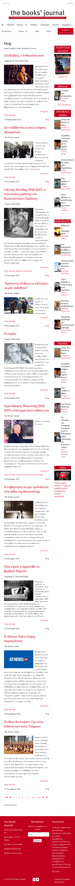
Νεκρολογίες (38, 475)
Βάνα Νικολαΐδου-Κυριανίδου (65, 271)
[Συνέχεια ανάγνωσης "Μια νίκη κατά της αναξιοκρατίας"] (57, 306)
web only (11, 115)
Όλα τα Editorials (64, 105)
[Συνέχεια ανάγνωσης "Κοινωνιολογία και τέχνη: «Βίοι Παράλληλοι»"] (57, 166)
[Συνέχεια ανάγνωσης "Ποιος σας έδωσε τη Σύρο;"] (57, 124)
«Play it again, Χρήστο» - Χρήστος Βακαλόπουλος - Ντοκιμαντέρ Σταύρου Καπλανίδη (62, 489)
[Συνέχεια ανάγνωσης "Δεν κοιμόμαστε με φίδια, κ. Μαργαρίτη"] (57, 249)
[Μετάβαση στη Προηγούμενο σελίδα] (10, 797)
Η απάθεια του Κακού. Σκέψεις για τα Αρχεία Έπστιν (66, 142)
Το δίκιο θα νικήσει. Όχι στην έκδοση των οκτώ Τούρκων (24, 723)
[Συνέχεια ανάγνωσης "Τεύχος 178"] (62, 64)
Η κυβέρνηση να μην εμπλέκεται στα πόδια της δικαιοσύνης (26, 489)
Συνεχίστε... (45, 111)
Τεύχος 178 (62, 77)
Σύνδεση (70, 3)
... (24, 797)
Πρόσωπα (19, 271)
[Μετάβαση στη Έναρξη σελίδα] (7, 797)
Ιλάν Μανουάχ (66, 255)
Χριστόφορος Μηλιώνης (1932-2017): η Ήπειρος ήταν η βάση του (26, 408)
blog (6, 115)
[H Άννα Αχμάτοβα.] (18, 590)
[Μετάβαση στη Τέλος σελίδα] (47, 797)
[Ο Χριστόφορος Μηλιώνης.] (18, 431)
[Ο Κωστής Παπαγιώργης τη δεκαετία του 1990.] (18, 353)
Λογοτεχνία (20, 475)
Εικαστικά (28, 271)
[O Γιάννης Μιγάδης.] (18, 223)
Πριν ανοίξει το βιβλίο (65, 181)
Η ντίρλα (10, 333)
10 (39, 797)
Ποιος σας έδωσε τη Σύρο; (65, 122)
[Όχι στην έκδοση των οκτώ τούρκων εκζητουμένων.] (18, 509)
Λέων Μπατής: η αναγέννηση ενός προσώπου (66, 200)
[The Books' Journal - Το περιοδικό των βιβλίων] (37, 13)
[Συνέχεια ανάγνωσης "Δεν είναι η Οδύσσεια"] (57, 407)
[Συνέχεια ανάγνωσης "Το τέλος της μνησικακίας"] (57, 95)
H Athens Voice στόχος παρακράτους (19, 638)
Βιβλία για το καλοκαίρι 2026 (65, 229)
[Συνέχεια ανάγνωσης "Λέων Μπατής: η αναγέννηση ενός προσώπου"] (57, 202)
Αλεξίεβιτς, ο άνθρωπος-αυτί (24, 55)
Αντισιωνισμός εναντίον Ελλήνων (67, 263)
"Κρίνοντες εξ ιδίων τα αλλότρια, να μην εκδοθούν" (26, 285)
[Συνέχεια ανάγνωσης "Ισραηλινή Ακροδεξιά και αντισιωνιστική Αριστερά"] (57, 324)
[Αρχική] (4, 25)
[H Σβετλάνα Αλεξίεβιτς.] (18, 74)
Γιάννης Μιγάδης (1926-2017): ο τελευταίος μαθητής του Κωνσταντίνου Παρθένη (25, 194)
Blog (47, 120)
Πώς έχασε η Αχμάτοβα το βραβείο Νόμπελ (21, 568)
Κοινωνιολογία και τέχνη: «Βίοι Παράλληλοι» (67, 163)
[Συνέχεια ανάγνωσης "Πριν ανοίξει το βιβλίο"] (57, 183)
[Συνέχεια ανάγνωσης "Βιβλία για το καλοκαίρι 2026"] (57, 232)
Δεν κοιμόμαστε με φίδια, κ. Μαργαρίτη (66, 248)
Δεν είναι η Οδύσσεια (65, 405)
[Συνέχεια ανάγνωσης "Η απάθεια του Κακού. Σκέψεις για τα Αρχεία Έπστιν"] (57, 145)
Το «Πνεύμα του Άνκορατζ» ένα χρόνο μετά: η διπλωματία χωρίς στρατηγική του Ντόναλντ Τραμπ (66, 432)
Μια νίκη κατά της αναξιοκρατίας (67, 303)
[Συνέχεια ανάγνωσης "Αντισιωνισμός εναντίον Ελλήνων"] (57, 267)
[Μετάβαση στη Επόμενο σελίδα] (43, 797)
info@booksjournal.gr (12, 849)
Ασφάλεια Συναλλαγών (13, 853)
